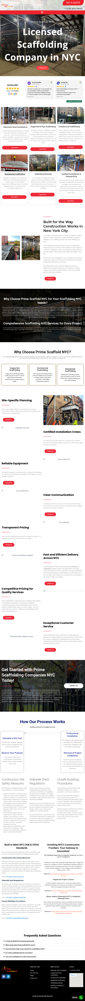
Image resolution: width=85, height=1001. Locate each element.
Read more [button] (30, 96)
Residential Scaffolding (15, 174)
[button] (42, 12)
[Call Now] (81, 997)
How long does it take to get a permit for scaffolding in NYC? (25, 949)
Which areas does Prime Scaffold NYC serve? (20, 945)
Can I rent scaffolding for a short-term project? (20, 956)
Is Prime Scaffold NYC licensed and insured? (19, 941)
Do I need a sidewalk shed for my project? (19, 953)
